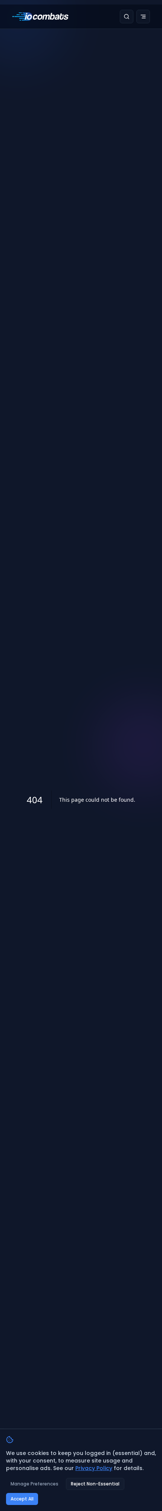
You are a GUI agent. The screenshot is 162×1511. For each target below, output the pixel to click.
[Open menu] (143, 16)
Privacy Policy (93, 1468)
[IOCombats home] (40, 16)
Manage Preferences (34, 1484)
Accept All (22, 1499)
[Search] (126, 16)
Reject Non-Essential (95, 1484)
